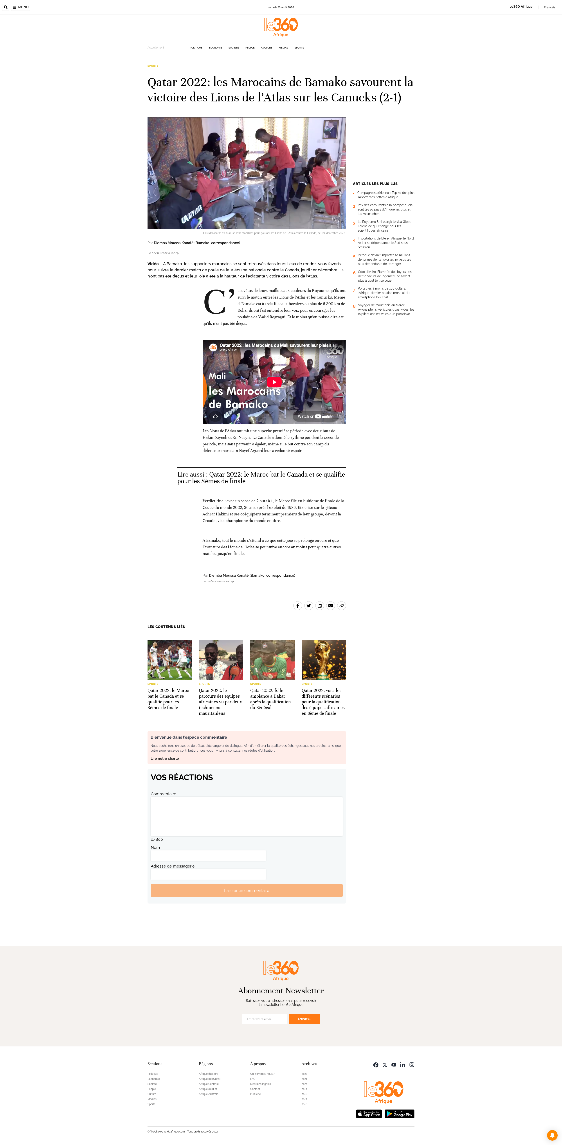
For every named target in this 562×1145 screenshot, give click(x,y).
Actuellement (156, 47)
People (250, 47)
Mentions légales (260, 1084)
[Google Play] (399, 1113)
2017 (304, 1099)
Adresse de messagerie (173, 866)
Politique (196, 47)
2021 (304, 1078)
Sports (299, 47)
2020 (304, 1084)
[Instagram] (411, 1064)
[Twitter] (384, 1064)
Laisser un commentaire (246, 890)
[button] (552, 1135)
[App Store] (369, 1113)
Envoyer (305, 1019)
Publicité (255, 1094)
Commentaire (163, 794)
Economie (215, 47)
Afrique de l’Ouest (209, 1078)
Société (234, 47)
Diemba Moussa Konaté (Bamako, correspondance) (197, 243)
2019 (304, 1089)
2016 (304, 1104)
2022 (304, 1073)
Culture (266, 47)
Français (549, 7)
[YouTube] (393, 1064)
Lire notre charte (165, 758)
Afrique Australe (208, 1094)
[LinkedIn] (402, 1064)
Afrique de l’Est (208, 1089)
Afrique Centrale (209, 1084)
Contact (255, 1089)
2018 (304, 1094)
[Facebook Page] (375, 1064)
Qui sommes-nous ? (262, 1073)
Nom (155, 847)
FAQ (252, 1078)
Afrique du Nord (208, 1073)
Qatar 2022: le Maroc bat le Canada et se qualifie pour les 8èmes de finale (261, 477)
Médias (283, 47)
